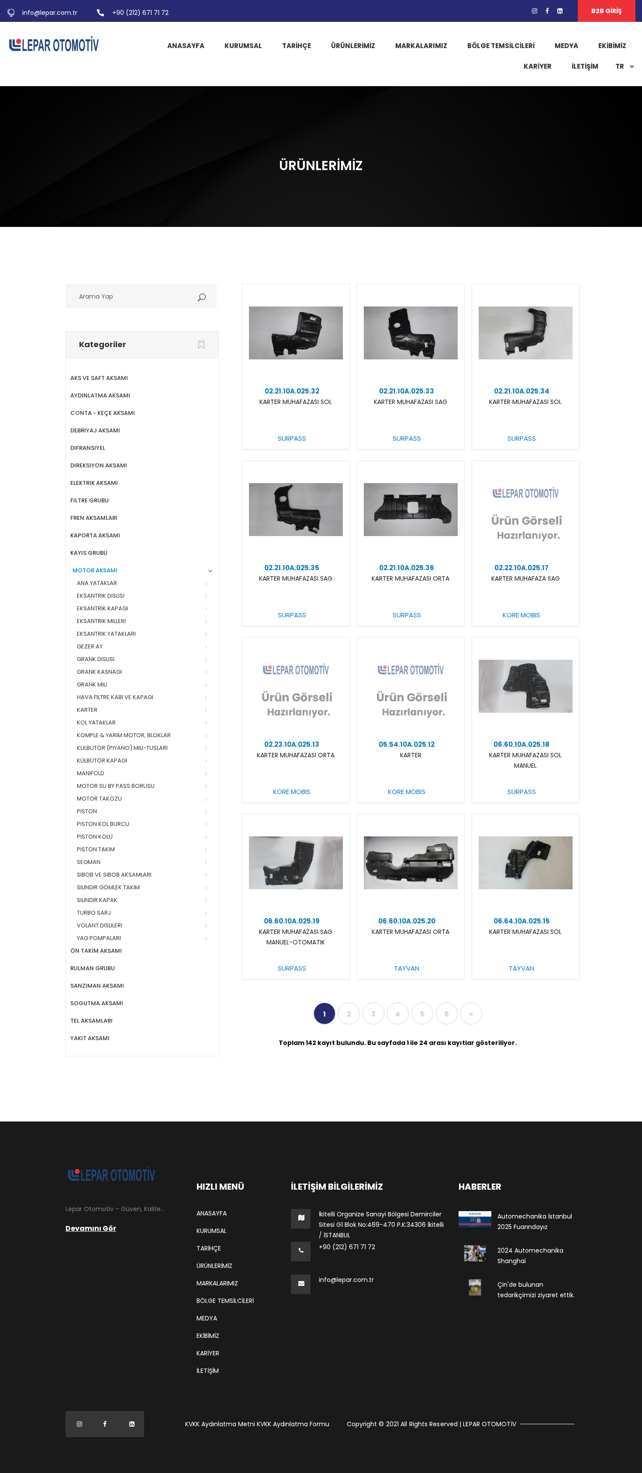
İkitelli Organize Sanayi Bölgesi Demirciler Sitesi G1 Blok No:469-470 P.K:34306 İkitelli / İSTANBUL (381, 1225)
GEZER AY (90, 646)
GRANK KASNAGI (99, 672)
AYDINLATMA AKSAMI (100, 395)
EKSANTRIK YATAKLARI (106, 634)
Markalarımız (421, 45)
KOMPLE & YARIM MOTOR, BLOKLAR (124, 735)
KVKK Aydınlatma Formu (293, 1424)
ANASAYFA (185, 45)
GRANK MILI (92, 684)
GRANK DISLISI (95, 659)
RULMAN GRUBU (92, 968)
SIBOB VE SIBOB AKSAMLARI (114, 875)
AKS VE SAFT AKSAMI (99, 378)
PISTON (87, 811)
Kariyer (538, 66)
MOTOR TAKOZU (99, 798)
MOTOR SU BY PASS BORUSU (116, 786)
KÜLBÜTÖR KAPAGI (102, 760)
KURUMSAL (243, 45)
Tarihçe (296, 45)
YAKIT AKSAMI (90, 1038)
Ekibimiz (612, 45)
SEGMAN (88, 862)
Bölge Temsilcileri (501, 45)
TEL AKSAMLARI (91, 1021)
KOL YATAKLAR (96, 722)
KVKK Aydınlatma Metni (220, 1424)
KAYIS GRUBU (88, 553)
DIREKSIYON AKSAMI (98, 465)
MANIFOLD (90, 773)
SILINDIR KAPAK (97, 900)
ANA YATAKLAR (97, 583)
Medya (566, 45)
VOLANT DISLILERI (99, 925)
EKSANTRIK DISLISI (100, 596)
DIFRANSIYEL (87, 448)
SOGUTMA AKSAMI (96, 1003)
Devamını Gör (91, 1228)
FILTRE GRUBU (89, 500)
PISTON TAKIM (96, 849)
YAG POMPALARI (99, 938)
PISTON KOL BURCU (103, 824)
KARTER (87, 710)
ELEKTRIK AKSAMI (94, 483)
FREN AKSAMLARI (93, 518)
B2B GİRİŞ (606, 11)
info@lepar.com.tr (49, 12)
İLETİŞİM (585, 66)
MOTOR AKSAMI (94, 570)
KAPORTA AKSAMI (95, 535)
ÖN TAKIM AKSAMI (96, 951)
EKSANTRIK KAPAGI (102, 608)
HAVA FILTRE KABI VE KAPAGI (115, 697)
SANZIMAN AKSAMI (97, 986)
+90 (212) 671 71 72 (140, 12)
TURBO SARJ (94, 913)
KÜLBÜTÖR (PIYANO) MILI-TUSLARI (122, 748)
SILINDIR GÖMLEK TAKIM (108, 887)
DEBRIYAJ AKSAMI (95, 430)
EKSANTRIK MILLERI (101, 621)
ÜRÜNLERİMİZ (353, 45)
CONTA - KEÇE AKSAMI (102, 413)
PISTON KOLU (95, 836)
